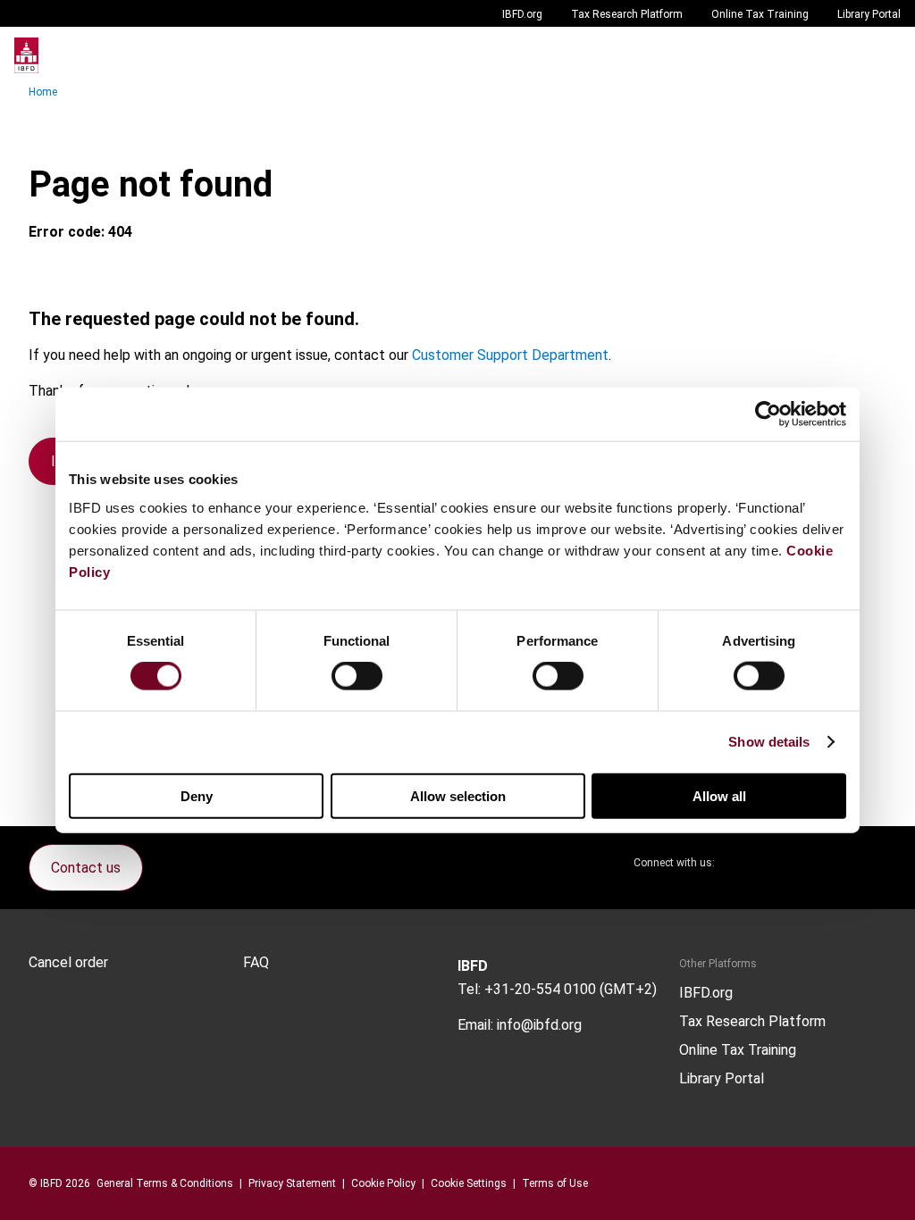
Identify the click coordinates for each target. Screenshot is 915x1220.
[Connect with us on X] (743, 862)
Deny (196, 795)
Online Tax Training (760, 14)
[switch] (357, 676)
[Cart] (847, 55)
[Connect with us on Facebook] (872, 862)
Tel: (469, 989)
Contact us (86, 867)
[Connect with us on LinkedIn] (786, 862)
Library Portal (869, 14)
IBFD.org (522, 14)
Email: (475, 1024)
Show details (769, 741)
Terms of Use (555, 1183)
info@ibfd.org (539, 1024)
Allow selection (458, 795)
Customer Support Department (510, 355)
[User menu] (883, 55)
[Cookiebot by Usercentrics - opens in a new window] (768, 414)
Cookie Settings (469, 1183)
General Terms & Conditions (165, 1183)
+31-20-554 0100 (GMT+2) (570, 989)
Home (43, 92)
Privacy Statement (292, 1183)
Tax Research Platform (627, 14)
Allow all (719, 795)
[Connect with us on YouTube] (829, 862)
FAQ (256, 963)
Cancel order (68, 963)
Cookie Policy (383, 1183)
